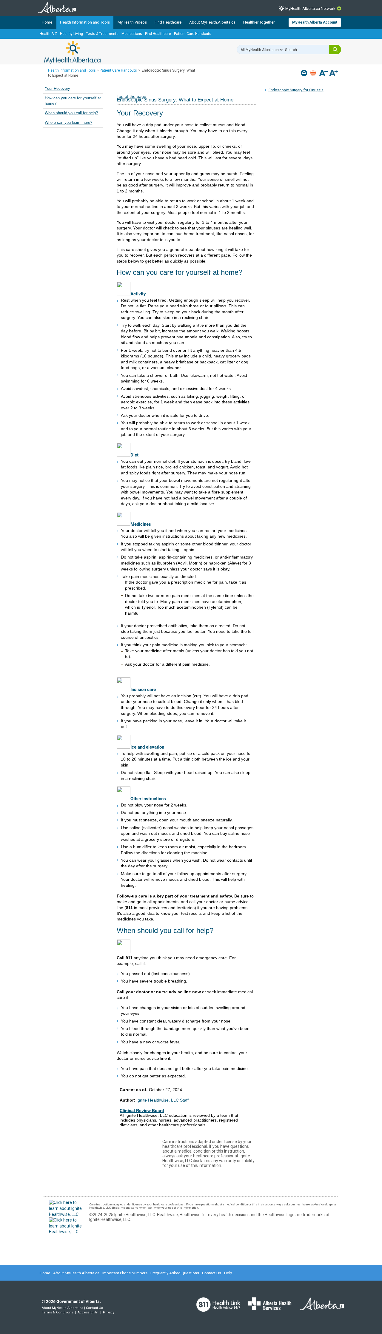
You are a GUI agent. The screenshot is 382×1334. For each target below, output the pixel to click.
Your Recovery (57, 89)
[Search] (335, 49)
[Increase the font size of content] (333, 73)
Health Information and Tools (85, 22)
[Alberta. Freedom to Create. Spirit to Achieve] (318, 1308)
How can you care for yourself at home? (73, 101)
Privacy (108, 1312)
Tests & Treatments (102, 34)
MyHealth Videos (132, 22)
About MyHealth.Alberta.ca (212, 22)
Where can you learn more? (68, 123)
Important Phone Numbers (124, 1273)
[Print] (313, 73)
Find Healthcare (168, 22)
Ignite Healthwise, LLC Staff (162, 1100)
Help (228, 1273)
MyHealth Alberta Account (314, 22)
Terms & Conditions (57, 1312)
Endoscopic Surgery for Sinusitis (296, 90)
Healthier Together (259, 22)
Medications (131, 34)
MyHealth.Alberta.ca (72, 52)
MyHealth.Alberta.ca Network (310, 8)
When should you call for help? (71, 113)
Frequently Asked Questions (174, 1273)
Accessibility (88, 1312)
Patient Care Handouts (192, 34)
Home (47, 22)
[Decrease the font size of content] (323, 73)
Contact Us (211, 1273)
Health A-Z (48, 34)
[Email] (304, 73)
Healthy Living (71, 34)
